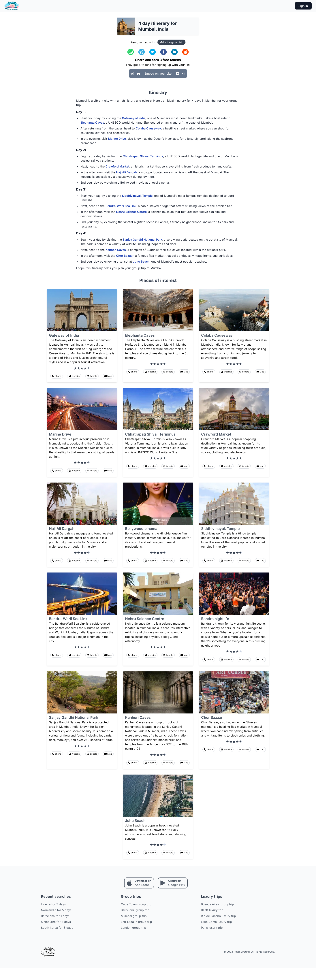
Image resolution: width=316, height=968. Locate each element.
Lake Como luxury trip (216, 922)
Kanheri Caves (116, 250)
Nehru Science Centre (131, 212)
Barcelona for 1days (55, 916)
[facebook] (163, 52)
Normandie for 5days (56, 910)
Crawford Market (117, 166)
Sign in (303, 6)
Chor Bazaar (124, 255)
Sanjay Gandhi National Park (142, 239)
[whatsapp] (130, 52)
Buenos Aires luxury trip (217, 904)
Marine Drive (117, 138)
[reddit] (185, 52)
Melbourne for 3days (56, 922)
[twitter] (152, 52)
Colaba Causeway (148, 128)
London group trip (133, 927)
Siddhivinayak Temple (137, 195)
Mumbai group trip (134, 916)
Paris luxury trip (212, 927)
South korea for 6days (57, 927)
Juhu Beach (141, 261)
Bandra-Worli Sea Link (121, 206)
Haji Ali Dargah (126, 172)
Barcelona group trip (135, 910)
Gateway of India (133, 118)
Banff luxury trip (212, 910)
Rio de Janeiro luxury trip (218, 916)
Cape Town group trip (136, 904)
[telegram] (141, 52)
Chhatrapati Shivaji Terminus (143, 156)
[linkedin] (174, 52)
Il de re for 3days (53, 904)
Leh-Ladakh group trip (136, 922)
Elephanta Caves (92, 122)
